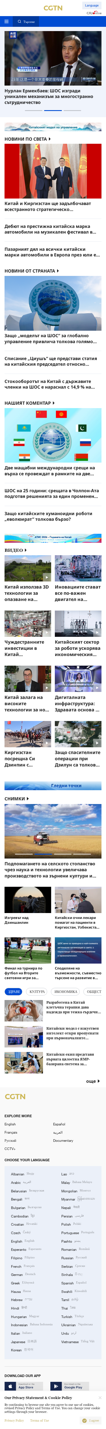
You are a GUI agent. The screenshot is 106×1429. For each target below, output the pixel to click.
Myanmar (78, 1198)
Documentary (63, 1140)
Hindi (19, 1307)
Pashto (71, 1240)
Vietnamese (77, 1341)
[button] (34, 110)
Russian (74, 1257)
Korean (22, 1349)
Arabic (21, 1182)
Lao (67, 1173)
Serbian (73, 1266)
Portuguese (77, 1232)
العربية (57, 1132)
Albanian (22, 1173)
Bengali (20, 1198)
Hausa (21, 1291)
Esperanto (26, 1249)
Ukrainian (77, 1324)
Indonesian (32, 1324)
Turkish (72, 1316)
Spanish (73, 1282)
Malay (76, 1182)
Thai (68, 1307)
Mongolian (75, 1190)
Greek (22, 1282)
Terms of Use (39, 1421)
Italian (21, 1333)
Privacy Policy (14, 1421)
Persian (72, 1215)
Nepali (70, 1207)
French (22, 1266)
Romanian (75, 1249)
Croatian (24, 1224)
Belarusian (27, 1190)
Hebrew (21, 1299)
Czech (21, 1232)
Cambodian (22, 1215)
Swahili (74, 1291)
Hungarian (25, 1316)
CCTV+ (10, 1148)
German (23, 1274)
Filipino (23, 1257)
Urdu (68, 1333)
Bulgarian (26, 1207)
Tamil (69, 1299)
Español (59, 1124)
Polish (71, 1224)
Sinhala (72, 1274)
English (10, 1124)
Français (11, 1132)
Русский (10, 1140)
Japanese (24, 1341)
